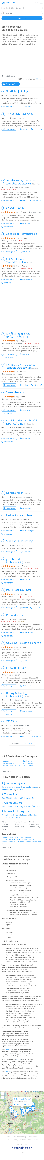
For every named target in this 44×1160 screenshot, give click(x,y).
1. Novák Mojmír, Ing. (22, 1099)
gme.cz (24, 200)
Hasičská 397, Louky (9, 268)
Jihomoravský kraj (14, 783)
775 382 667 (8, 227)
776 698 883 (26, 107)
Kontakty (15, 1140)
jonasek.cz (26, 354)
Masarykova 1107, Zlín (10, 241)
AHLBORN (8, 1050)
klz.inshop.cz (27, 438)
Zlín (33, 798)
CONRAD (8, 1072)
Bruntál (4, 815)
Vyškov (12, 789)
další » (31, 744)
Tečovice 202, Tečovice (18, 96)
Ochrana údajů (25, 1140)
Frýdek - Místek (15, 815)
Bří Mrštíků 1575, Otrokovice (11, 650)
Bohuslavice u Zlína (16, 837)
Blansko (4, 787)
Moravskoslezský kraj (16, 811)
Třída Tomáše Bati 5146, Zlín (20, 725)
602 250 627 (38, 385)
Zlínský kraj (11, 794)
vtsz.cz (24, 737)
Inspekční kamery (29, 763)
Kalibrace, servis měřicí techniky (12, 765)
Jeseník (4, 806)
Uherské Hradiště (17, 798)
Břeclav (36, 787)
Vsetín (28, 798)
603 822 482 (8, 714)
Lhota (40, 842)
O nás (7, 1140)
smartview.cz (27, 410)
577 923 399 (26, 552)
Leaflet (27, 1091)
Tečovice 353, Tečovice (18, 118)
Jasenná (28, 842)
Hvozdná (21, 842)
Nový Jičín (33, 815)
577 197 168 (38, 129)
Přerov (28, 806)
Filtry (41, 79)
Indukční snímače (7, 763)
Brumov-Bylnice (7, 839)
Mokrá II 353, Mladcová (10, 597)
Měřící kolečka (28, 765)
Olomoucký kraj (13, 802)
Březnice (17, 839)
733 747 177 (8, 583)
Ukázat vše (5, 771)
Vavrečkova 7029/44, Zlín (19, 700)
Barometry (5, 761)
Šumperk (36, 806)
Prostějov (21, 806)
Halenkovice (12, 842)
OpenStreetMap (36, 1091)
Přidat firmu (33, 1137)
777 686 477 (26, 661)
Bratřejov (28, 837)
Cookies (36, 1140)
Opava (4, 817)
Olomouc (12, 806)
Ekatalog (10, 3)
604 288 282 (26, 252)
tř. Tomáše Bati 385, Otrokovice (21, 187)
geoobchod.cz (27, 579)
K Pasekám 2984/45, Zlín (19, 619)
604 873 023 (8, 442)
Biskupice (4, 837)
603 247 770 (26, 686)
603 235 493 (8, 358)
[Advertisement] (22, 60)
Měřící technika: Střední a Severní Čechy (20, 824)
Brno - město (14, 787)
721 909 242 (8, 636)
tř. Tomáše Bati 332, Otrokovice (12, 343)
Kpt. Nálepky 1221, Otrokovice (21, 520)
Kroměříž (5, 798)
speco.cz (25, 129)
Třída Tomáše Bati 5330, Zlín (11, 675)
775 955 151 (8, 534)
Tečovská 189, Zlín (36, 212)
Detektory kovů (28, 761)
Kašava (34, 842)
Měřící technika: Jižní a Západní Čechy (34, 824)
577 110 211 (8, 283)
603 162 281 (37, 608)
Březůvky (24, 839)
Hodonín (5, 789)
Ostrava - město (14, 817)
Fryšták (4, 842)
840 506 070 (37, 200)
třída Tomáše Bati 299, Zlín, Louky (22, 427)
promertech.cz (27, 632)
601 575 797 (8, 414)
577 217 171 (36, 737)
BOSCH (18, 1060)
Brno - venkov (26, 787)
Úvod (8, 1137)
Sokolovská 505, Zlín (18, 545)
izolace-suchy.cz (28, 531)
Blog (22, 1152)
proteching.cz (27, 711)
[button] (12, 1111)
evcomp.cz (26, 223)
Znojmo (19, 789)
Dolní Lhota (33, 839)
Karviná (25, 815)
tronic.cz (25, 385)
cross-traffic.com (28, 279)
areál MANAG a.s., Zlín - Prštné (12, 568)
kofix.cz (25, 608)
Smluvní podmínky (19, 1137)
